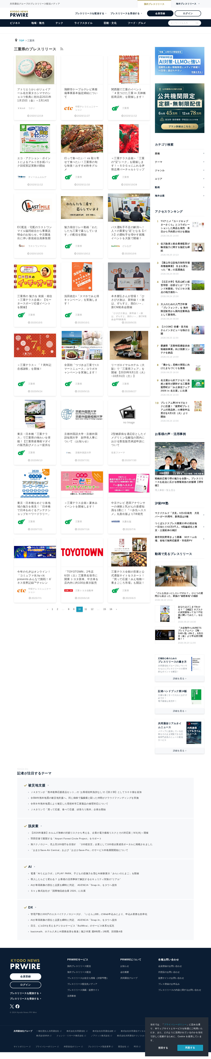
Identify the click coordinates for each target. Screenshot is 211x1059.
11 (86, 609)
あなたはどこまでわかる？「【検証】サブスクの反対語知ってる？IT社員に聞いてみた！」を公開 (190, 612)
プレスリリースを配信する (89, 13)
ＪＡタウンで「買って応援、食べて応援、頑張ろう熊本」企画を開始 (68, 809)
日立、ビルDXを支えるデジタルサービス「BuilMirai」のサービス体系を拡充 (72, 925)
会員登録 (160, 13)
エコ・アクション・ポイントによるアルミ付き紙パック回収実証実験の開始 (34, 162)
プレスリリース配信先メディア (82, 984)
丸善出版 (126, 521)
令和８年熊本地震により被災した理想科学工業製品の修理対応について (69, 803)
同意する (190, 1047)
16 (111, 609)
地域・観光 (37, 23)
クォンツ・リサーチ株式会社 (70, 1036)
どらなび (126, 246)
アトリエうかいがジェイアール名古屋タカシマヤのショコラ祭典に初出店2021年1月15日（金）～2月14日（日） (34, 97)
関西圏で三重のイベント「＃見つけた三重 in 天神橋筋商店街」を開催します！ (128, 93)
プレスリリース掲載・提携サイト (83, 990)
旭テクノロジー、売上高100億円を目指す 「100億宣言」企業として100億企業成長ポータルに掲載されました (92, 844)
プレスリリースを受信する (125, 13)
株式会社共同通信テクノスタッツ (132, 1036)
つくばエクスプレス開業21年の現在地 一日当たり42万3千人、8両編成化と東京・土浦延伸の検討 (177, 527)
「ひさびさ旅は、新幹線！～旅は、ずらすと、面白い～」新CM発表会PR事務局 (129, 316)
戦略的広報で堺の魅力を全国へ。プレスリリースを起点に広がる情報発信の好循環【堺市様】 (179, 482)
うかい (31, 108)
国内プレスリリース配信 (79, 966)
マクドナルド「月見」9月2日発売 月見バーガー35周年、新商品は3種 (177, 515)
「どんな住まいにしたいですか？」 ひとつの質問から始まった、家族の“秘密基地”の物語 (179, 594)
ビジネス (15, 23)
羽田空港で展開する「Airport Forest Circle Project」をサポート (66, 838)
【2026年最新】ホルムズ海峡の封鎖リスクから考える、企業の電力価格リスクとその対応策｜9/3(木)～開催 (90, 832)
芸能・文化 (110, 23)
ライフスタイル (83, 23)
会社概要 (124, 972)
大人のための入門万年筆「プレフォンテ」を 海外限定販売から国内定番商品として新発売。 (175, 309)
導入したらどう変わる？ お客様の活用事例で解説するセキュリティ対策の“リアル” (76, 879)
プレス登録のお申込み (169, 984)
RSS (136, 1046)
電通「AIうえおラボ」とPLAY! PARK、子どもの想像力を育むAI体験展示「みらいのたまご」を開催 (85, 873)
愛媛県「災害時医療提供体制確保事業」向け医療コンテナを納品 (175, 349)
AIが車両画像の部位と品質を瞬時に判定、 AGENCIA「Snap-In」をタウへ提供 (74, 885)
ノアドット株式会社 (100, 1036)
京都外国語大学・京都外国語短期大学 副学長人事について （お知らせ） (81, 437)
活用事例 (71, 996)
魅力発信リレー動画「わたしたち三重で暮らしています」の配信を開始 (81, 231)
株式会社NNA (42, 1036)
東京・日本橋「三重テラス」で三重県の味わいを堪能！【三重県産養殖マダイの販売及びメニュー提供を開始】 (34, 441)
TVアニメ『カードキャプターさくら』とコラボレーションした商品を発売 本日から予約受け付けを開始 (175, 226)
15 (104, 609)
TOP (21, 40)
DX (30, 907)
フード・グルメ (137, 23)
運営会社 (122, 1046)
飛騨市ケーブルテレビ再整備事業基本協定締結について (81, 93)
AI (30, 866)
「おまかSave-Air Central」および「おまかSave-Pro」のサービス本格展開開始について (79, 850)
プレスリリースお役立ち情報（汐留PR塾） (88, 978)
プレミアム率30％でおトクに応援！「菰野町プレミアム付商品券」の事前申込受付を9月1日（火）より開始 (175, 409)
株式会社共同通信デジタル (133, 1031)
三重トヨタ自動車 (84, 590)
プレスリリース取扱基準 (99, 1046)
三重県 (125, 108)
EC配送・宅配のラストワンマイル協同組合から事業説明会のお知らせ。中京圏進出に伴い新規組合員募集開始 (34, 234)
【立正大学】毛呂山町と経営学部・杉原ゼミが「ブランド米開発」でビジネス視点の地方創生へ (175, 286)
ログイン (188, 13)
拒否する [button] (163, 1047)
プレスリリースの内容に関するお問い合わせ (179, 990)
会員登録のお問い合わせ (170, 966)
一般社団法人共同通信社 (47, 1031)
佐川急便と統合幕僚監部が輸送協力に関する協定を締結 (175, 247)
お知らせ (124, 966)
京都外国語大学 (83, 452)
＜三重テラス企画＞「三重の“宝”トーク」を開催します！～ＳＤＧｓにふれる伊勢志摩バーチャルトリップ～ (128, 165)
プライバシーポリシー (175, 1024)
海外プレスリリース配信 (79, 972)
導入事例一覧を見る (165, 490)
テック (59, 23)
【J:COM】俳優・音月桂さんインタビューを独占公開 (175, 330)
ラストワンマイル (37, 246)
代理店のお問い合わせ (169, 972)
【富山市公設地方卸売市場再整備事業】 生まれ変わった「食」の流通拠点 (175, 266)
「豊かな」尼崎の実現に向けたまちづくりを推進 (175, 366)
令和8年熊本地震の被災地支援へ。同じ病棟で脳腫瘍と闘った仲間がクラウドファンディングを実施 (85, 798)
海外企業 (160, 195)
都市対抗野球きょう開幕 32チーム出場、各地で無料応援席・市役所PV (176, 539)
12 (92, 609)
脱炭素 (33, 826)
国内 (154, 4)
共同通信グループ (128, 978)
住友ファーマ (118, 452)
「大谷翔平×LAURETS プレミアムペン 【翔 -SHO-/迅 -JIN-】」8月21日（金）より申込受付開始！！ (190, 633)
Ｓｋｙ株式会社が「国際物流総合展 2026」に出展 (58, 890)
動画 (157, 187)
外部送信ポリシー (72, 1046)
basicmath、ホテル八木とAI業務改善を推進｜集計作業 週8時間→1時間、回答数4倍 (77, 931)
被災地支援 (36, 785)
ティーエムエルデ (37, 177)
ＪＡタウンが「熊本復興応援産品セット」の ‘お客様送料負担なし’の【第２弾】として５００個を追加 (86, 792)
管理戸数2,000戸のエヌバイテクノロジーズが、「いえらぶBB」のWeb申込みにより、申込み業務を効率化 (89, 914)
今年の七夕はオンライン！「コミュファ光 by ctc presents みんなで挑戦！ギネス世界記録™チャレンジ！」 (34, 579)
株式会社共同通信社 (76, 1031)
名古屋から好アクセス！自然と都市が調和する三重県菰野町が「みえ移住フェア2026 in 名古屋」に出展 (175, 385)
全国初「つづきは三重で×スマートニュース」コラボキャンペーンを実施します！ (81, 369)
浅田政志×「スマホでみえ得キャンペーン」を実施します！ (81, 300)
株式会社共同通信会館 (103, 1031)
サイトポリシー (21, 1046)
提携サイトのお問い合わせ (171, 978)
